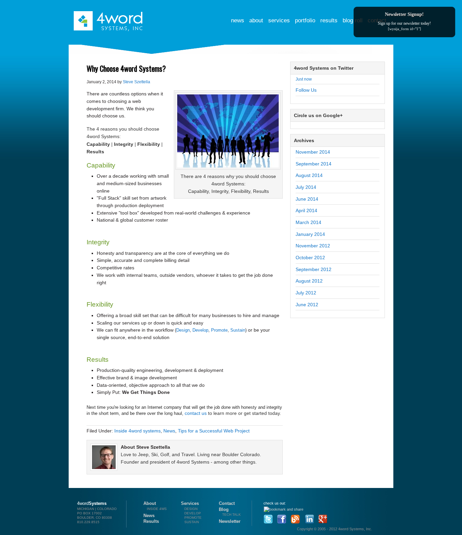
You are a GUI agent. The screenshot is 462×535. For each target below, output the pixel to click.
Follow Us (306, 90)
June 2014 (307, 199)
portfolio (305, 20)
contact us (196, 413)
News (237, 20)
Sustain (237, 330)
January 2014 (310, 234)
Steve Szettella (136, 82)
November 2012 (313, 245)
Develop (200, 330)
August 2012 (309, 281)
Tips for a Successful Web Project (214, 430)
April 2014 (306, 210)
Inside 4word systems (137, 430)
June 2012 (307, 304)
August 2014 (309, 175)
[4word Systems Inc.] (108, 16)
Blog (224, 509)
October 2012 (310, 257)
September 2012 (313, 269)
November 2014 (313, 152)
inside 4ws (157, 509)
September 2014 (313, 163)
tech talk (231, 514)
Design (183, 330)
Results (329, 20)
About (256, 20)
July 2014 (306, 187)
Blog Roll (353, 20)
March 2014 (308, 222)
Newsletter (229, 521)
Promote (219, 330)
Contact (227, 503)
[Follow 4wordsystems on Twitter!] (267, 517)
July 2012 (306, 292)
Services (279, 20)
